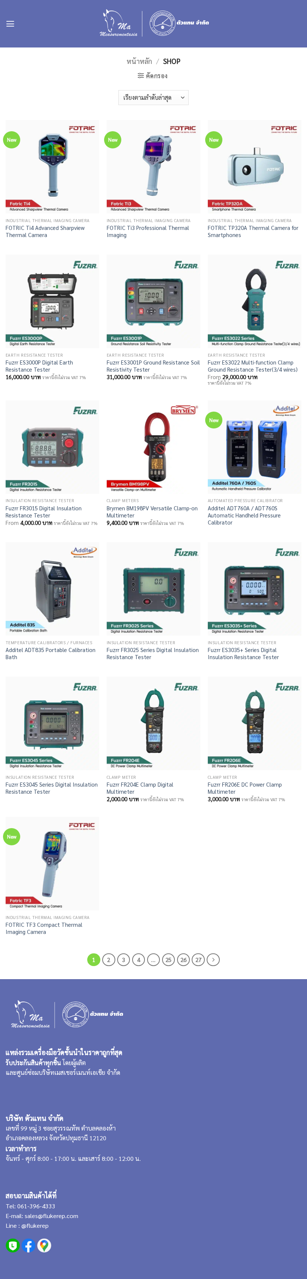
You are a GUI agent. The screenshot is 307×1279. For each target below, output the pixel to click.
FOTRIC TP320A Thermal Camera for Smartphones (253, 231)
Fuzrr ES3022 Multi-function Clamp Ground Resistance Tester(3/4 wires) (253, 366)
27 (198, 959)
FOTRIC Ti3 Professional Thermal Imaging (148, 231)
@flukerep (35, 1225)
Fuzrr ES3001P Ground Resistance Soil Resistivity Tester (153, 366)
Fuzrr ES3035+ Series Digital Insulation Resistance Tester (243, 653)
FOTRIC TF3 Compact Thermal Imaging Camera (44, 928)
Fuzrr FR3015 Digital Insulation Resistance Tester (44, 511)
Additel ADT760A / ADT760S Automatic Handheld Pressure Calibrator (244, 515)
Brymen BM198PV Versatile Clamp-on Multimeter (152, 511)
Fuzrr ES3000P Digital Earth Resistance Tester (39, 366)
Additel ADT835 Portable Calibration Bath (50, 653)
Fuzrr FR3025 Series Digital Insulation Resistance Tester (153, 653)
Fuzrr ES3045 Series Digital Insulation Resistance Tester (52, 788)
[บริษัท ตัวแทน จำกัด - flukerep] (153, 23)
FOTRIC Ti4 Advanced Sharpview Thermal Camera (45, 231)
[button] (10, 24)
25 (168, 959)
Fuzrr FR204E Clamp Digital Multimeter (140, 788)
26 (183, 959)
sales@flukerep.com (51, 1216)
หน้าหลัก (139, 60)
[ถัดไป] (213, 959)
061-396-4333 (35, 1206)
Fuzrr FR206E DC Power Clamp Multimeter (245, 788)
